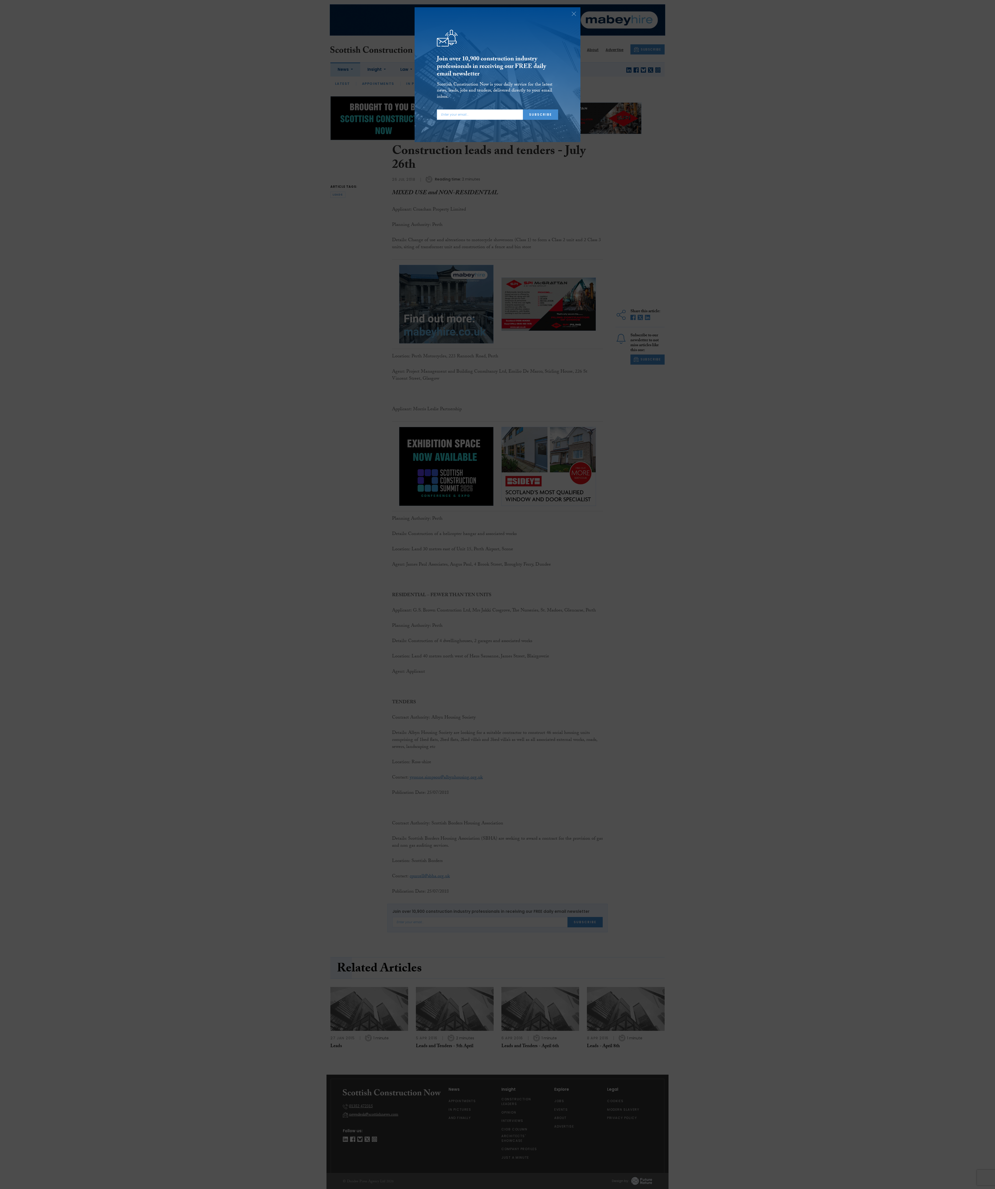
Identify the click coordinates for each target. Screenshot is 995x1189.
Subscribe (540, 114)
